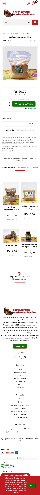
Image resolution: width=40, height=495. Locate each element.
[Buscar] (29, 22)
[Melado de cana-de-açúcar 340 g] (29, 242)
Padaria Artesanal (20, 378)
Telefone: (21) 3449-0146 (21, 429)
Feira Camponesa (20, 372)
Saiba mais (20, 346)
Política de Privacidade (20, 417)
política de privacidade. (16, 486)
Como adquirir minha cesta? (20, 405)
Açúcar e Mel (25, 34)
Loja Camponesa (13, 34)
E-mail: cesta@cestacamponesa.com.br (21, 432)
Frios (20, 384)
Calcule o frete (6, 118)
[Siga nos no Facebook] (14, 357)
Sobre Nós (20, 402)
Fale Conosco (20, 399)
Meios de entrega (20, 408)
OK (33, 124)
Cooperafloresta (34, 41)
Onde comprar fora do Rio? (20, 411)
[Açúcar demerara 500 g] (11, 200)
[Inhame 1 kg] (11, 241)
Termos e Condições (20, 414)
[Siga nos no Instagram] (25, 357)
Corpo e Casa (20, 387)
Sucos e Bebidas (20, 381)
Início (4, 34)
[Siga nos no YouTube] (20, 357)
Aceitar (31, 485)
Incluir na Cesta (25, 104)
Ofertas (20, 369)
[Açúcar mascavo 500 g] (29, 199)
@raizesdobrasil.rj (20, 279)
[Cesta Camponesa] (20, 13)
